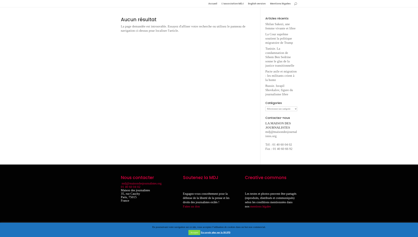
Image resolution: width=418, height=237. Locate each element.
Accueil (212, 3)
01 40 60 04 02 (130, 187)
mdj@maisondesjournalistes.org (142, 183)
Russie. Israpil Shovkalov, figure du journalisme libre (279, 90)
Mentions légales (280, 3)
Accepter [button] (194, 232)
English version (257, 3)
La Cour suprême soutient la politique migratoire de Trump (279, 38)
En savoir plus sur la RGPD (215, 232)
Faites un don (191, 206)
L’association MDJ (233, 3)
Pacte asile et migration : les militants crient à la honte (281, 76)
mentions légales (260, 206)
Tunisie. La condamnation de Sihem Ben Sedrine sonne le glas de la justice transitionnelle (279, 57)
